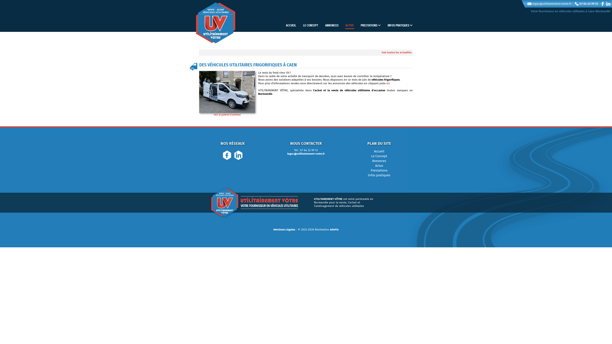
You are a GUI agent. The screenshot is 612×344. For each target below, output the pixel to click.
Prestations (379, 170)
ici (388, 83)
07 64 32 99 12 (588, 4)
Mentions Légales (284, 229)
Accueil (291, 25)
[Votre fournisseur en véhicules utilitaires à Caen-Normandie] (215, 22)
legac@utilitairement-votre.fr (551, 4)
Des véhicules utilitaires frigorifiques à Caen (248, 65)
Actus (350, 25)
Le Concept (310, 25)
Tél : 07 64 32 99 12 (306, 150)
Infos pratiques (379, 175)
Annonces (332, 25)
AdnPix (334, 229)
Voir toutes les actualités (397, 52)
